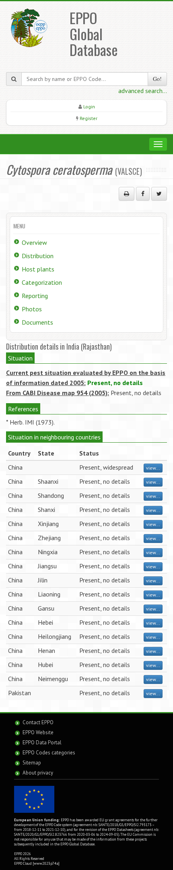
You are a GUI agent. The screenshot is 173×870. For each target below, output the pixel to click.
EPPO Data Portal (42, 742)
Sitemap (32, 762)
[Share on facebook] (143, 194)
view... (153, 468)
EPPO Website (38, 732)
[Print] (126, 194)
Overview (34, 242)
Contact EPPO (38, 722)
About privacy (38, 772)
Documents (37, 322)
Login (89, 107)
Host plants (38, 269)
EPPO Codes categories (49, 752)
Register (88, 118)
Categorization (42, 282)
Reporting (35, 296)
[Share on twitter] (159, 194)
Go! (157, 79)
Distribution (38, 256)
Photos (32, 309)
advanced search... (142, 91)
